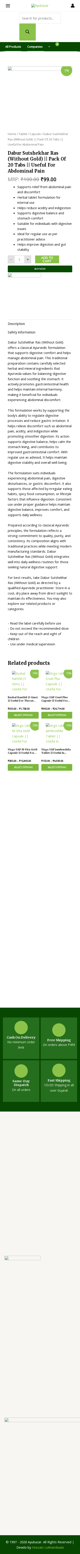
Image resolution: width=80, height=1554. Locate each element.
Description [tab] (16, 323)
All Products (13, 47)
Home (12, 134)
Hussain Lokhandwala (48, 1547)
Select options (23, 715)
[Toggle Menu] (47, 47)
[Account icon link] (71, 5)
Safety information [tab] (21, 332)
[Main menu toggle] (8, 5)
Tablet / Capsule (30, 134)
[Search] (27, 32)
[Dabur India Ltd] (24, 289)
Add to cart (47, 259)
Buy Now (40, 268)
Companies (35, 47)
